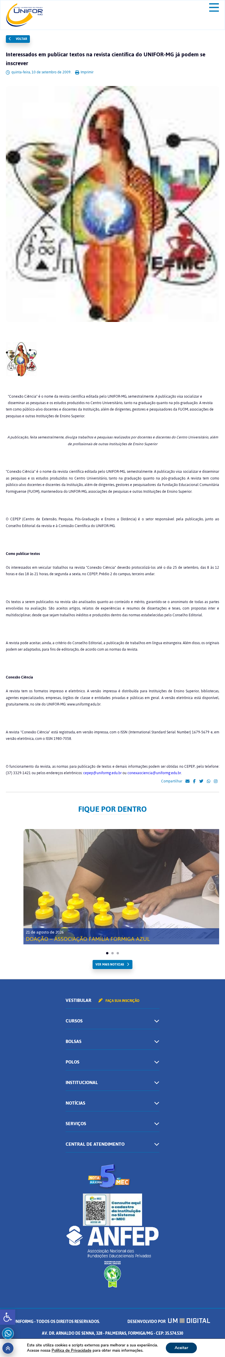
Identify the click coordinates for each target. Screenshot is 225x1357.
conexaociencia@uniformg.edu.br (154, 773)
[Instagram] (216, 781)
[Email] (187, 781)
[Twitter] (201, 781)
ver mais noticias (110, 964)
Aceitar (181, 1348)
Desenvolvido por (146, 1322)
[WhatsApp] (209, 781)
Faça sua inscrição (122, 1000)
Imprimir (86, 72)
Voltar (21, 39)
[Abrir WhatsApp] (210, 1342)
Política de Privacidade (71, 1350)
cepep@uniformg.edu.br (102, 773)
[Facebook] (194, 781)
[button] (7, 1317)
